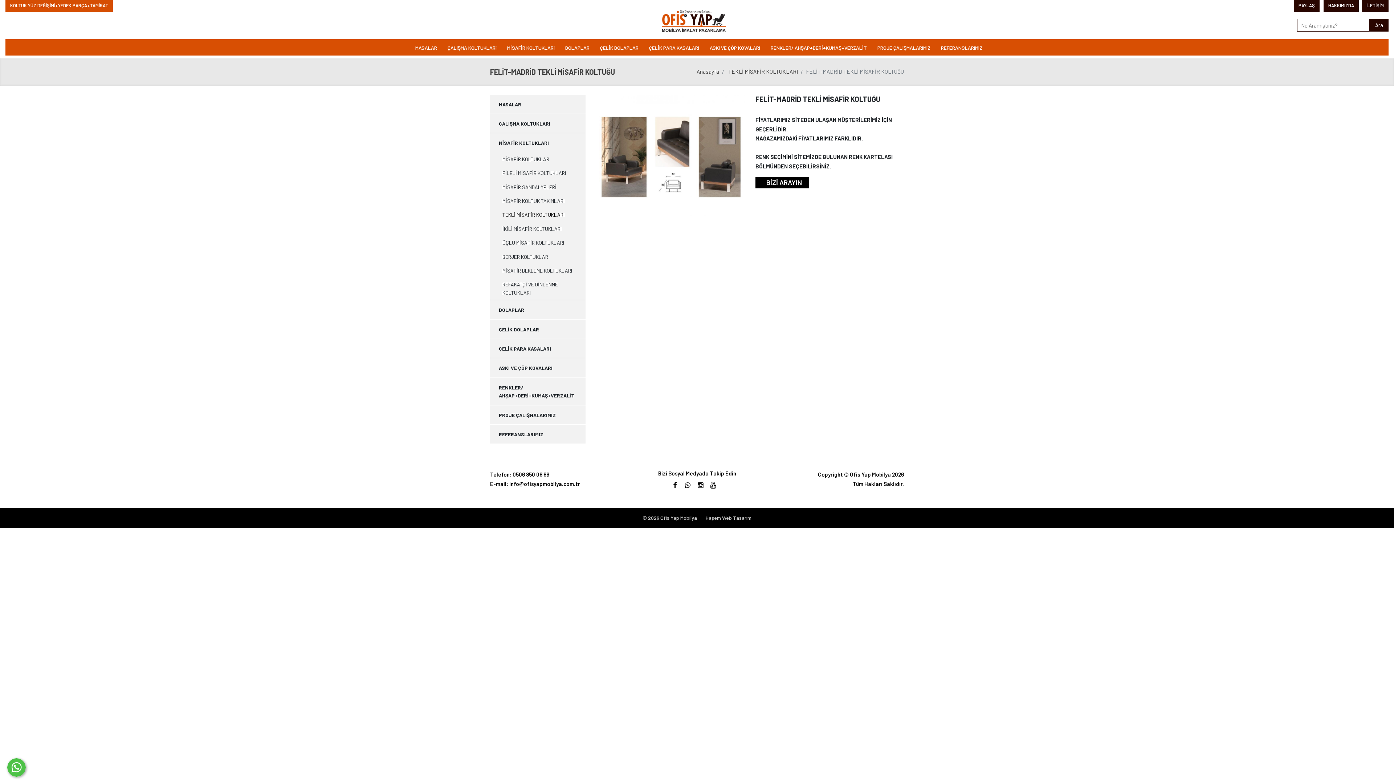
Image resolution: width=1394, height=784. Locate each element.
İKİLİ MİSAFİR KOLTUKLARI (532, 229)
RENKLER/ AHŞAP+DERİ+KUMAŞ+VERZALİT (819, 48)
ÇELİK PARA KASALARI (674, 48)
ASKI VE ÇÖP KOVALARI (735, 48)
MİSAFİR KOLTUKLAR (525, 159)
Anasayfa (708, 71)
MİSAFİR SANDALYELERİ (529, 187)
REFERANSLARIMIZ (961, 48)
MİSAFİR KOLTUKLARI (531, 48)
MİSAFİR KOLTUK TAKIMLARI (533, 201)
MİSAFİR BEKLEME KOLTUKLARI (537, 271)
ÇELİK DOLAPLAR (619, 48)
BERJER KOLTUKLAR (525, 257)
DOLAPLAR (577, 48)
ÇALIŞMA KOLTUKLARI (472, 48)
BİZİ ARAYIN (784, 182)
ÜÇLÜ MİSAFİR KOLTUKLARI (533, 243)
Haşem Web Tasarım (728, 518)
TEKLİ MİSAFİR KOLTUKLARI (763, 71)
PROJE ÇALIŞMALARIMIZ (903, 48)
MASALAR (426, 48)
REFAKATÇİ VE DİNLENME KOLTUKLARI (530, 288)
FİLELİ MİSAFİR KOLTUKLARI (534, 173)
